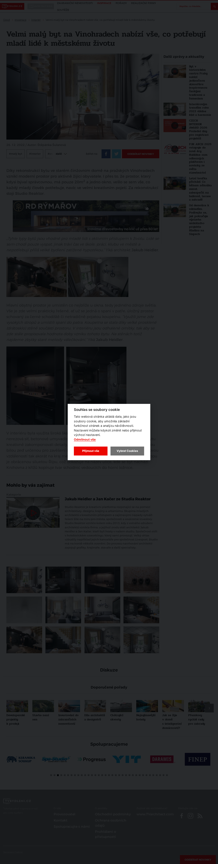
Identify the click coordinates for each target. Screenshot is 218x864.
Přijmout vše (90, 451)
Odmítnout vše (85, 439)
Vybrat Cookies (127, 451)
